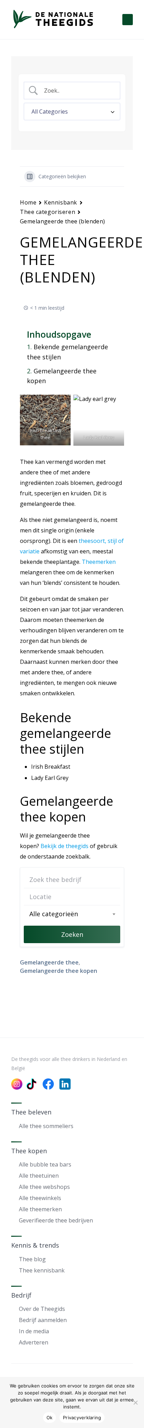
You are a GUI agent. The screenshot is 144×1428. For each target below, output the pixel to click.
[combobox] (72, 913)
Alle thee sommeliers (46, 1126)
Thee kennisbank (42, 1270)
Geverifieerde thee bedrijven (56, 1220)
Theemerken (99, 562)
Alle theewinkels (40, 1198)
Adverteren (33, 1342)
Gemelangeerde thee (49, 962)
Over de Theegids (42, 1309)
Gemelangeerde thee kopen (61, 376)
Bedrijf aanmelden (43, 1320)
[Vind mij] (111, 896)
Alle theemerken (40, 1209)
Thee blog (32, 1259)
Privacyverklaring (82, 1417)
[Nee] (135, 1402)
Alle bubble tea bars (45, 1164)
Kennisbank (60, 202)
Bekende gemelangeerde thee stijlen (67, 352)
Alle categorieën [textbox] (53, 914)
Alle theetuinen (39, 1175)
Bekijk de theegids (64, 846)
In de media (34, 1331)
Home (28, 202)
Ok (49, 1417)
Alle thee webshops (44, 1187)
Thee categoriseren (47, 212)
